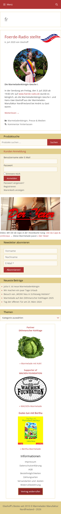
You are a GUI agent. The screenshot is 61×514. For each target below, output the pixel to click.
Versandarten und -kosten (31, 481)
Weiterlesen (10, 112)
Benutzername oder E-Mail (17, 157)
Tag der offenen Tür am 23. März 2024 (23, 301)
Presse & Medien (37, 120)
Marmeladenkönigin (18, 120)
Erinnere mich (13, 173)
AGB (30, 469)
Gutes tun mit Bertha (30, 413)
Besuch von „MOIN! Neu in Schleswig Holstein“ (27, 294)
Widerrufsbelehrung (30, 484)
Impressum (30, 461)
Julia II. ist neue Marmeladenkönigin (22, 286)
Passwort (8, 165)
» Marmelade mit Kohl (30, 363)
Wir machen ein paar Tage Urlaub (20, 290)
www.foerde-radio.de (29, 93)
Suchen (54, 142)
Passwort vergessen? (14, 183)
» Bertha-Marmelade (30, 448)
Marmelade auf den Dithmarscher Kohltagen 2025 (29, 298)
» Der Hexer (43, 235)
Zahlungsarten (30, 477)
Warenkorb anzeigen (14, 190)
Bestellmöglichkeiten (30, 473)
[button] (30, 213)
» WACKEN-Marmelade (30, 406)
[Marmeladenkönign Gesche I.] (30, 65)
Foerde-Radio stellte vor (26, 36)
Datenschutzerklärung (31, 465)
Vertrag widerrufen (30, 491)
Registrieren (10, 186)
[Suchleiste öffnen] (56, 4)
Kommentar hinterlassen (20, 124)
